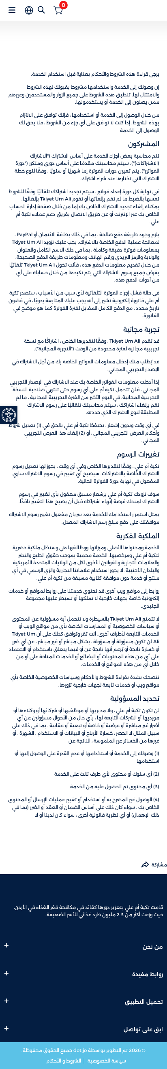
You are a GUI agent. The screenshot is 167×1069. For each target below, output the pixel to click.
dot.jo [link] (80, 1050)
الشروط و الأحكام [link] (63, 1061)
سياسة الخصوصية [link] (106, 1061)
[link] (8, 415)
